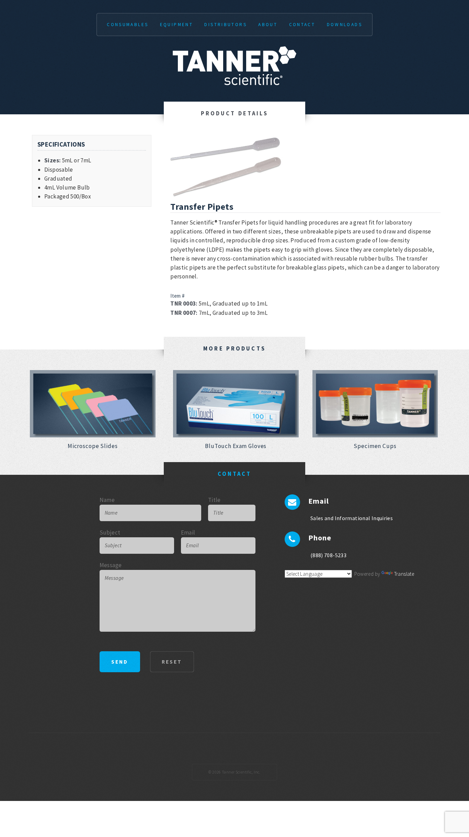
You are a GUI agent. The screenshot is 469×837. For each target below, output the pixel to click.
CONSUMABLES (127, 24)
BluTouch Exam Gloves (235, 446)
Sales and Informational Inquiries (351, 518)
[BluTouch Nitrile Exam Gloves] (236, 403)
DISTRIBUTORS (225, 24)
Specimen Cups (375, 446)
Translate (404, 574)
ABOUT (267, 24)
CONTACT (302, 24)
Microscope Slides (93, 446)
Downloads (344, 24)
